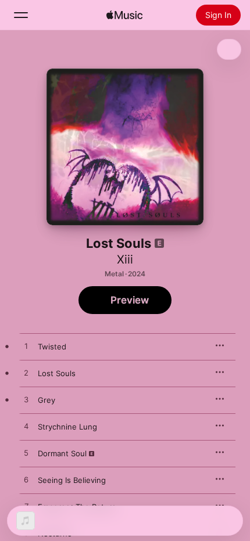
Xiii (125, 259)
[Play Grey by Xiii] (26, 400)
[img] (124, 15)
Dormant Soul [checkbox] (62, 453)
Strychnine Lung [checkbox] (67, 426)
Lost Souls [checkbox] (57, 373)
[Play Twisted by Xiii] (26, 346)
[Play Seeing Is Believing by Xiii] (26, 480)
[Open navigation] (21, 15)
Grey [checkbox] (46, 400)
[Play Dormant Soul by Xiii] (26, 453)
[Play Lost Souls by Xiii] (26, 373)
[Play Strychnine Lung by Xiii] (26, 426)
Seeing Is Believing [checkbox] (72, 480)
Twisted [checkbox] (52, 346)
